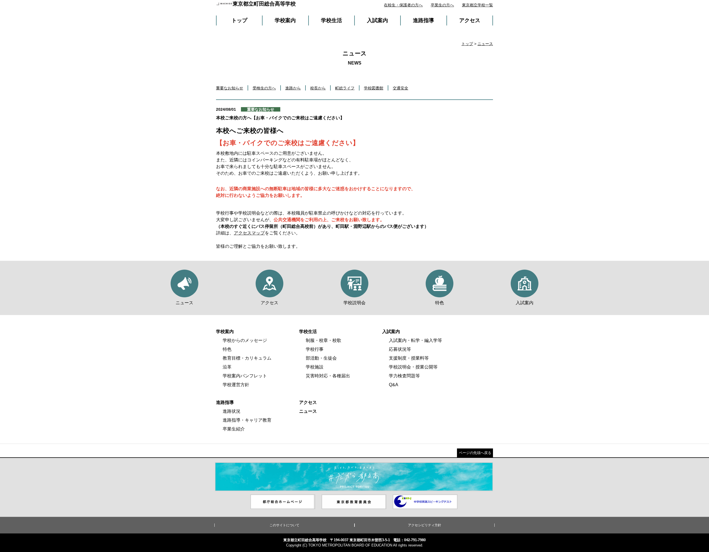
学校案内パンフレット (245, 375)
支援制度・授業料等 (409, 358)
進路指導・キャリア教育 (247, 420)
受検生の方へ (264, 88)
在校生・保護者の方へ (403, 5)
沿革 (227, 367)
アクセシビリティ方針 (424, 525)
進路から (293, 88)
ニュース (485, 44)
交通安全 (400, 88)
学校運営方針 (236, 384)
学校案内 (285, 20)
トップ (239, 20)
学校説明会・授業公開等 (413, 367)
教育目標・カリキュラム (247, 358)
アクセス (469, 20)
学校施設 (314, 367)
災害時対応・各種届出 (328, 375)
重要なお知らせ (229, 88)
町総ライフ (344, 88)
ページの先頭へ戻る (475, 453)
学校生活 (331, 20)
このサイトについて (284, 525)
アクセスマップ (249, 233)
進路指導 (423, 20)
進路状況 (231, 411)
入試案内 (377, 20)
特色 (227, 349)
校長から (318, 88)
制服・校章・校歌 (323, 340)
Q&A (393, 384)
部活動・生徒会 (321, 358)
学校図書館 (373, 88)
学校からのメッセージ (245, 340)
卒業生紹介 (234, 429)
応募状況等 (400, 349)
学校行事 (314, 349)
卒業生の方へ (442, 5)
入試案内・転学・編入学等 (415, 340)
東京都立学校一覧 (477, 5)
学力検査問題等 (404, 375)
